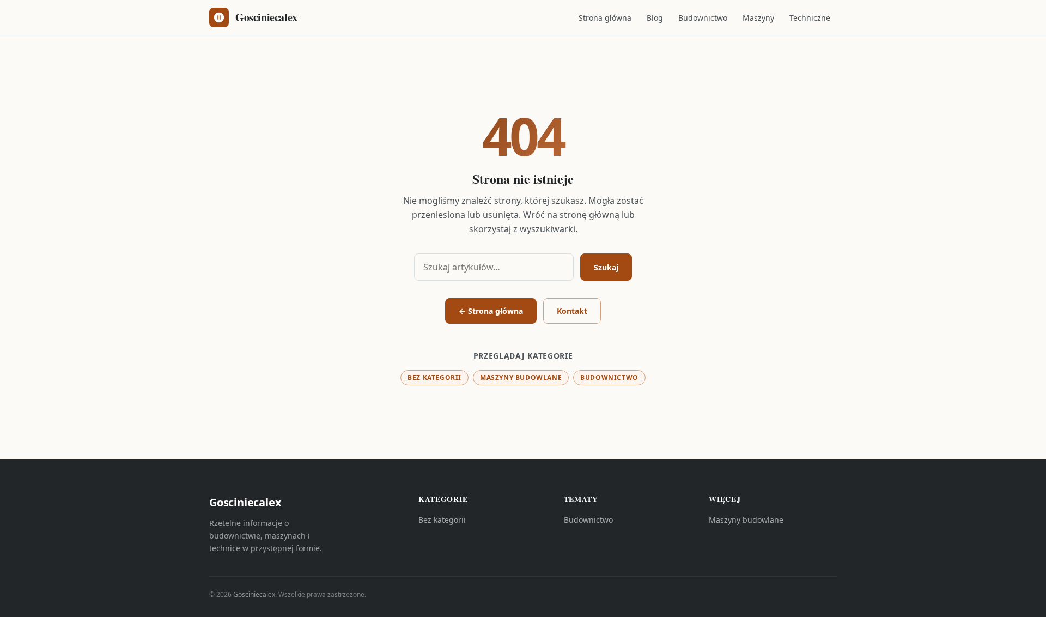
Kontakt (572, 311)
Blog (655, 18)
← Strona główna (491, 311)
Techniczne (809, 18)
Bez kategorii (434, 377)
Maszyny (758, 18)
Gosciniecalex (254, 594)
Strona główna (605, 18)
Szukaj (606, 267)
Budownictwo (702, 18)
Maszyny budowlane (521, 377)
